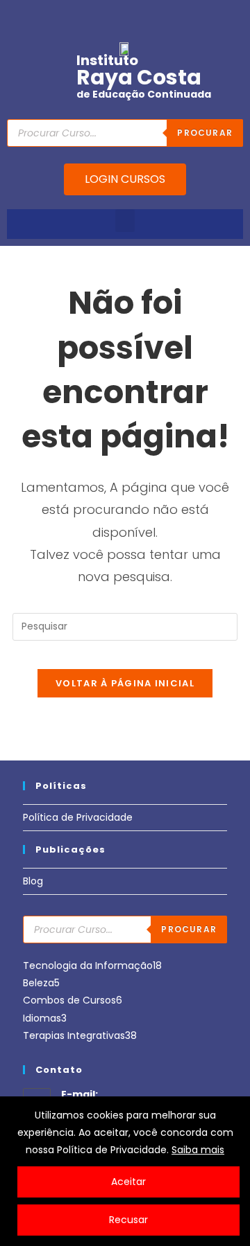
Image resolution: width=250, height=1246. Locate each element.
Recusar (128, 1220)
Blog (33, 881)
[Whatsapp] (136, 17)
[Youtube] (71, 17)
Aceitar (128, 1182)
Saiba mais (198, 1150)
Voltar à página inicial (125, 683)
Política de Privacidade (78, 817)
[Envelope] (115, 17)
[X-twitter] (158, 17)
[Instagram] (93, 17)
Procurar (189, 929)
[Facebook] (50, 17)
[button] (125, 220)
